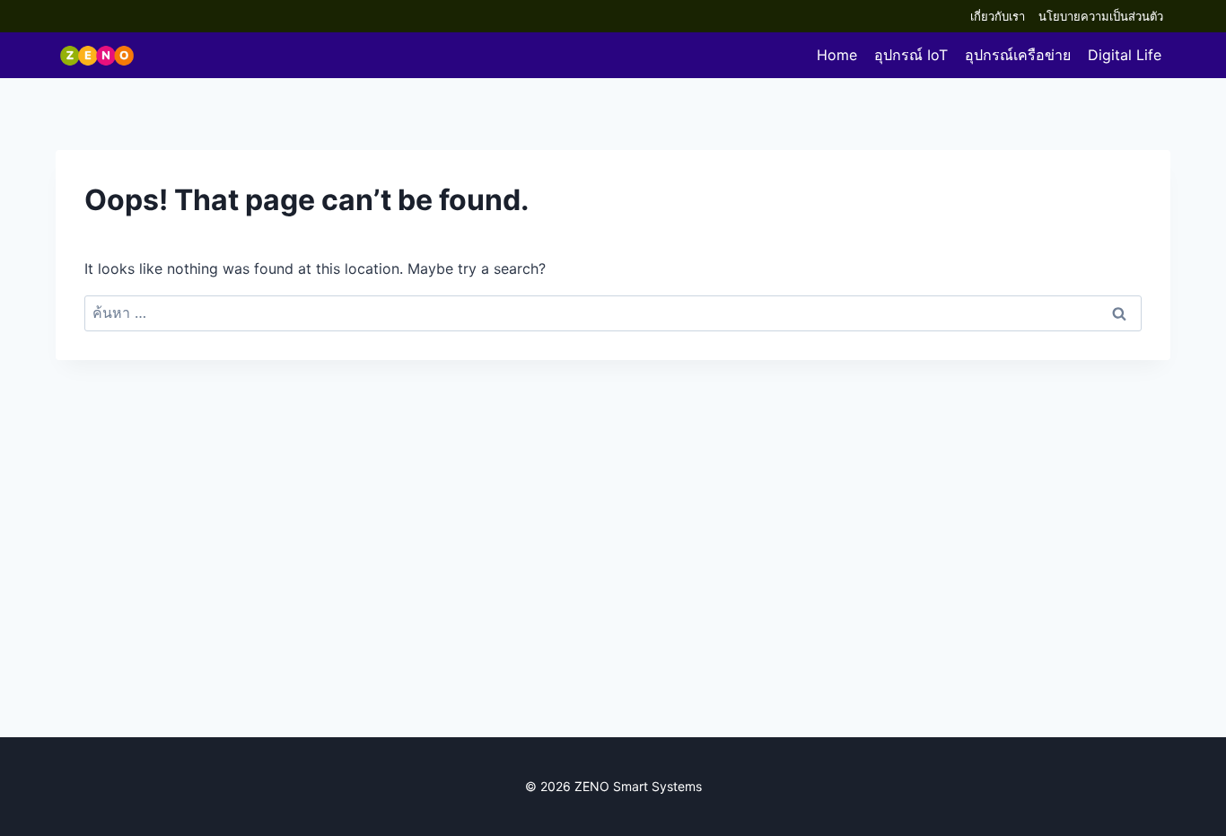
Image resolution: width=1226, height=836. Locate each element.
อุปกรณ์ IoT (911, 55)
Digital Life (1124, 55)
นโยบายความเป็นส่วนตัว (1100, 16)
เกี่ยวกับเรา (997, 16)
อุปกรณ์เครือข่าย (1018, 55)
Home (837, 55)
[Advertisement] (613, 584)
